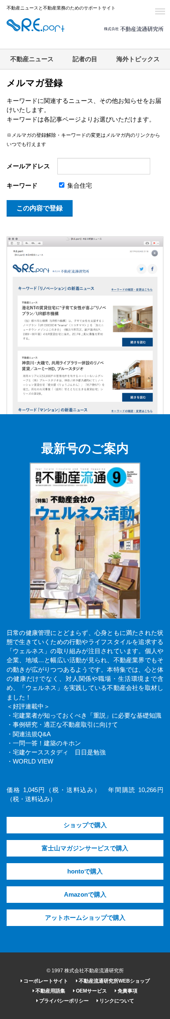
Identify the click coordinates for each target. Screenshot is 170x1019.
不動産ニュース (32, 59)
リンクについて (116, 1001)
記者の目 (85, 59)
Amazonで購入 (85, 894)
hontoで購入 (85, 871)
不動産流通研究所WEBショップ (114, 981)
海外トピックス (138, 59)
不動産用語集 (49, 991)
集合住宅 (79, 185)
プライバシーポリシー (63, 1001)
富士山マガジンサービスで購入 (85, 848)
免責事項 (126, 991)
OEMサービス (91, 991)
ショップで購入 (85, 825)
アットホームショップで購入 (85, 917)
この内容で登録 (39, 208)
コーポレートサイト (45, 981)
